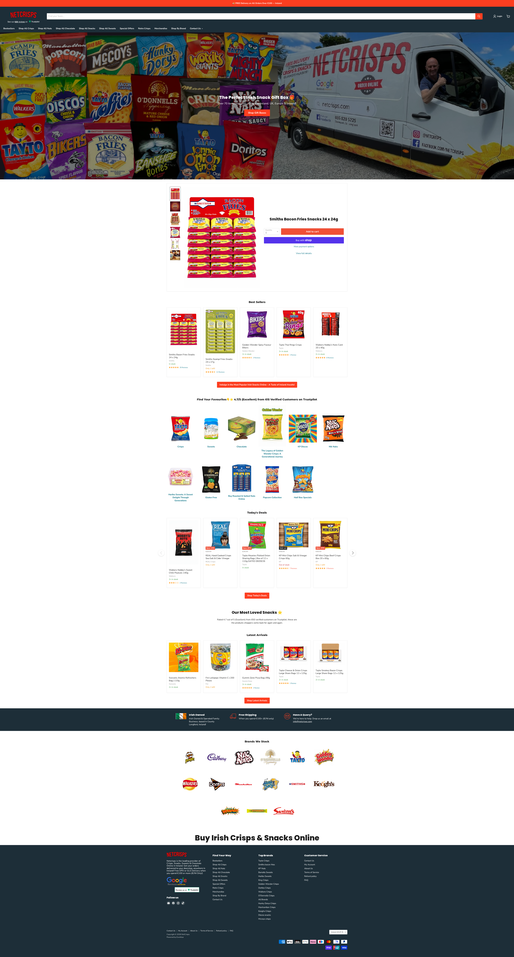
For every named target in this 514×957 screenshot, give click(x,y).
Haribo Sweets (264, 876)
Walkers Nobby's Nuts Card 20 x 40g (329, 346)
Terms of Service (311, 872)
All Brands (263, 899)
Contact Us (195, 28)
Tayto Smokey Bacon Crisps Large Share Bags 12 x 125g (329, 672)
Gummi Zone (247, 681)
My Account (309, 864)
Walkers (319, 351)
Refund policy (310, 876)
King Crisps (263, 880)
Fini (207, 684)
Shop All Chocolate (65, 28)
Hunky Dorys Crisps (267, 903)
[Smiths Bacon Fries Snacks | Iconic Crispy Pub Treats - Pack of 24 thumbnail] (175, 206)
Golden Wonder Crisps (268, 884)
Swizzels (172, 684)
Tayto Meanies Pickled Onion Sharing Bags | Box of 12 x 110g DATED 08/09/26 (256, 558)
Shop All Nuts (45, 28)
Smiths (171, 361)
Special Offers (127, 28)
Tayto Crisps (263, 860)
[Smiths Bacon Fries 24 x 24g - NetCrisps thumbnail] (175, 244)
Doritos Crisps (264, 888)
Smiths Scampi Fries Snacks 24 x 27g (219, 360)
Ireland (337, 932)
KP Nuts (262, 868)
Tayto (281, 348)
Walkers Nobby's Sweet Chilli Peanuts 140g (180, 571)
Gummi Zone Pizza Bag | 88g (256, 677)
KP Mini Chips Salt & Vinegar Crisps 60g (293, 557)
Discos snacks (264, 915)
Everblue (180, 937)
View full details (304, 253)
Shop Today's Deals (257, 595)
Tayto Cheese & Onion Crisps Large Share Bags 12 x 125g (293, 672)
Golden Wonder (248, 351)
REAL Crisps (210, 562)
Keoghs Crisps (264, 911)
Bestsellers (9, 28)
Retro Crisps (144, 28)
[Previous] (161, 553)
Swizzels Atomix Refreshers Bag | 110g (182, 679)
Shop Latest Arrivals (257, 700)
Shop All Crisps (26, 28)
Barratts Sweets (265, 872)
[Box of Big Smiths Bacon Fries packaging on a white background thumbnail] (175, 219)
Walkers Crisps (265, 891)
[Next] (352, 553)
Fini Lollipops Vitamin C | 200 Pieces (220, 679)
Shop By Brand (178, 28)
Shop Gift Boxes (257, 112)
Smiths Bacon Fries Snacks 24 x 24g (182, 356)
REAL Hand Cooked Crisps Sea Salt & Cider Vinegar (218, 557)
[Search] (479, 16)
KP (280, 562)
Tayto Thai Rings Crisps (290, 344)
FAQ (306, 880)
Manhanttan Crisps (266, 907)
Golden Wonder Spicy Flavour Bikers (256, 346)
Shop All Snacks (87, 28)
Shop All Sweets (107, 28)
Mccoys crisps (264, 919)
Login (499, 16)
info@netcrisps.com (302, 721)
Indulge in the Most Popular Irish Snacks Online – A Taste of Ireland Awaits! (257, 384)
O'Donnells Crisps (266, 895)
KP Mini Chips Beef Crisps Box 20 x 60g (328, 557)
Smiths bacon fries (266, 864)
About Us (308, 868)
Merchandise (160, 28)
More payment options (304, 246)
